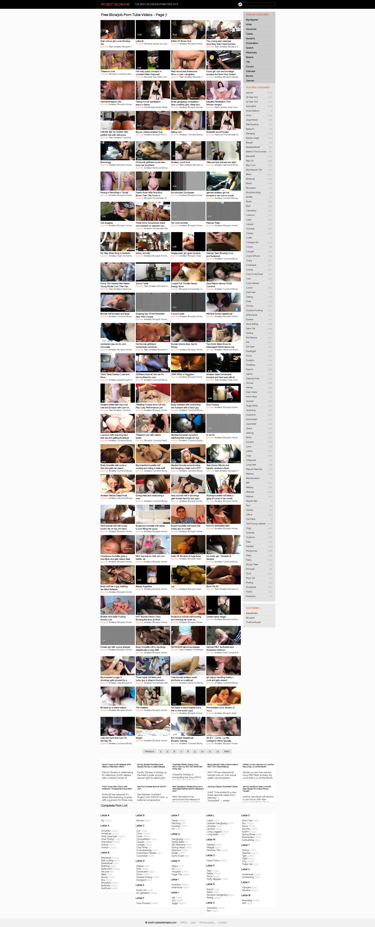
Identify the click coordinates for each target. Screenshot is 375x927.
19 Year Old (259, 101)
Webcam (168, 228)
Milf (259, 483)
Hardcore (131, 74)
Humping (259, 410)
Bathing (105, 866)
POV (163, 134)
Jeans (259, 428)
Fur (173, 828)
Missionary (251, 52)
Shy (244, 823)
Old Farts (259, 519)
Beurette (259, 156)
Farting (259, 333)
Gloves (259, 383)
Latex (210, 820)
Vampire (246, 887)
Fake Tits (259, 328)
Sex (209, 910)
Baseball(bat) (259, 147)
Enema (259, 319)
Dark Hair (259, 292)
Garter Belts (178, 842)
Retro (210, 892)
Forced (250, 66)
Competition (143, 839)
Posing (259, 582)
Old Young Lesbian (259, 523)
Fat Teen (259, 346)
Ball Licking (107, 860)
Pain (209, 870)
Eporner (104, 47)
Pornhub (140, 44)
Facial (175, 820)
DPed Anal (259, 315)
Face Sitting (259, 324)
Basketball (107, 863)
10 (202, 751)
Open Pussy (213, 860)
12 (218, 751)
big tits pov (158, 44)
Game (259, 374)
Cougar (259, 251)
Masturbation (168, 107)
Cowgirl (140, 844)
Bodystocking (259, 192)
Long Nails (212, 834)
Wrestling (247, 900)
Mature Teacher (259, 469)
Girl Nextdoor (179, 844)
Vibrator (246, 890)
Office (259, 514)
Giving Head (178, 847)
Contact (222, 922)
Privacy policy (207, 922)
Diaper (139, 866)
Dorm (139, 874)
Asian (230, 107)
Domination (252, 43)
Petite (210, 873)
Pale (259, 541)
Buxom (140, 820)
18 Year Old (259, 97)
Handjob (236, 77)
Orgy (259, 528)
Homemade (202, 44)
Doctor (259, 306)
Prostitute (259, 587)
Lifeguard (259, 460)
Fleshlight (259, 351)
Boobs (249, 76)
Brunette (106, 882)
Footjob (259, 360)
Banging (259, 133)
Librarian (211, 826)
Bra (103, 880)
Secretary (212, 908)
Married (211, 844)
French (259, 369)
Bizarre (249, 57)
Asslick (105, 847)
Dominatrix (142, 871)
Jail (173, 897)
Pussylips (259, 596)
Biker (103, 874)
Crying (259, 269)
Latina (259, 451)
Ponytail (259, 569)
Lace (259, 446)
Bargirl (259, 142)
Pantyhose (259, 551)
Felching (176, 823)
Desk (259, 301)
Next (226, 751)
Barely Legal (259, 138)
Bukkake (105, 885)
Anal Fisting (107, 839)
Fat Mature (259, 337)
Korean (259, 442)
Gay (155, 77)
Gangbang (177, 839)
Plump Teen (259, 564)
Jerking (259, 433)
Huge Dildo (259, 405)
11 (210, 751)
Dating (259, 296)
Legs (259, 455)
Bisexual (259, 179)
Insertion (176, 884)
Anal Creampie (109, 836)
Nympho (250, 38)
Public (259, 591)
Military (259, 487)
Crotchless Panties (146, 853)
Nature (259, 496)
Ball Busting (259, 124)
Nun (259, 505)
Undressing (248, 877)
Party (259, 555)
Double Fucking (259, 310)
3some (259, 92)
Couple (203, 289)
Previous (149, 751)
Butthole (106, 888)
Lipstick (211, 828)
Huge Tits (177, 874)
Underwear (248, 874)
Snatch (249, 48)
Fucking (176, 826)
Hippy (175, 866)
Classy (249, 33)
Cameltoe (259, 210)
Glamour (176, 850)
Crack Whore (259, 256)
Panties (259, 546)
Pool (259, 573)
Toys (166, 198)
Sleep (158, 107)
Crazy (259, 260)
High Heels (259, 392)
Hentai (259, 387)
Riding (210, 897)
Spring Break (248, 834)
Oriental (259, 532)
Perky (259, 560)
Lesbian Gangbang (217, 823)
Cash (259, 219)
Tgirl (244, 855)
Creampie (259, 265)
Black (259, 183)
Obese (259, 510)
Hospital (176, 871)
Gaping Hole (259, 378)
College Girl (259, 242)
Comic (259, 247)
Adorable (259, 106)
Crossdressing (144, 850)
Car (138, 830)
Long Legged (214, 831)
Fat (259, 342)
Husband (259, 414)
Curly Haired (259, 283)
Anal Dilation (259, 110)
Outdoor (259, 537)
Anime (104, 844)
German (250, 80)
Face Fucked (143, 903)
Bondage (200, 107)
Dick (138, 868)
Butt (259, 206)
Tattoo (245, 850)
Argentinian (259, 120)
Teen (111, 47)
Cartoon (259, 215)
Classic (259, 233)
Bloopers (259, 188)
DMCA (183, 922)
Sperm (245, 831)
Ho (173, 868)
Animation (106, 842)
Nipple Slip (259, 501)
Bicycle (105, 871)
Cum (259, 278)
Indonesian (259, 419)
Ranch (210, 889)
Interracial (177, 887)
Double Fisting (144, 877)
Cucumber (142, 855)
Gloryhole (251, 29)
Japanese (259, 424)
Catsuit (259, 224)
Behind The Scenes (259, 151)
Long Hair (259, 464)
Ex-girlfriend (142, 893)
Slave (245, 826)
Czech (259, 287)
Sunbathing (248, 840)
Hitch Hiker (259, 396)
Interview (250, 71)
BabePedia (252, 613)
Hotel (249, 24)
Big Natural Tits (259, 169)
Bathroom (106, 868)
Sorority (246, 828)
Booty (104, 877)
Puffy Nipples (214, 879)
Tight (245, 858)
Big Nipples (252, 19)
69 (102, 820)
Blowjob (250, 617)
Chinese (259, 228)
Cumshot (122, 74)
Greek (175, 853)
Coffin (259, 238)
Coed (139, 836)
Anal (119, 380)
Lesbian (223, 107)
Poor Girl (259, 578)
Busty (259, 201)
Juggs (175, 903)
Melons (259, 473)
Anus (259, 115)
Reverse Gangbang (217, 894)
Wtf (244, 903)
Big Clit (259, 160)
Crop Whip (142, 847)
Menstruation (259, 478)
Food (259, 355)
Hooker (259, 401)
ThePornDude (253, 622)
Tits (248, 62)
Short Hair (247, 820)
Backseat (106, 857)
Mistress (259, 492)
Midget (210, 847)
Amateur (118, 47)
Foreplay (259, 365)
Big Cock (259, 165)
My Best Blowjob (115, 4)
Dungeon (141, 880)
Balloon (259, 129)
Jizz (174, 900)
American (106, 833)
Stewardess (248, 837)
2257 (193, 922)
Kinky (259, 437)
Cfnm (139, 833)
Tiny (244, 861)
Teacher (246, 853)
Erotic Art (141, 890)
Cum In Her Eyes (259, 274)
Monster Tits (213, 850)
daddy (240, 47)
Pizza (210, 876)
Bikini (259, 174)
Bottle (259, 197)
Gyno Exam (178, 855)
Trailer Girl (247, 864)
